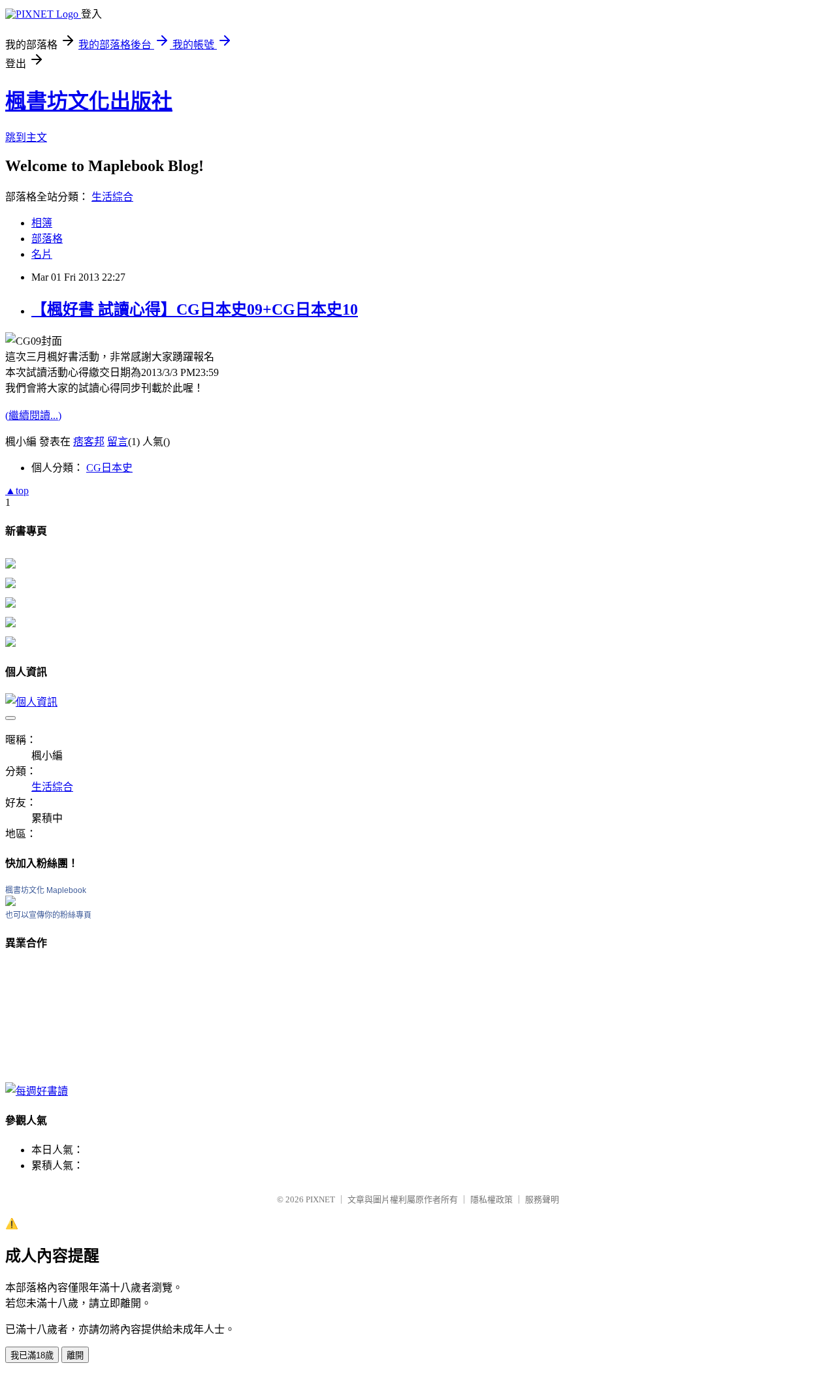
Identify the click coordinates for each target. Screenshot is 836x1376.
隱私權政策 (491, 1199)
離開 (75, 1355)
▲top (17, 490)
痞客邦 (88, 441)
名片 (41, 254)
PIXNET (320, 1199)
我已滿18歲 (32, 1355)
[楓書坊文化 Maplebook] (10, 902)
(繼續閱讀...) (33, 415)
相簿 (41, 222)
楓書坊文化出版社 (88, 101)
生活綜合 (112, 196)
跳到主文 (26, 137)
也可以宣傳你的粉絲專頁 (48, 915)
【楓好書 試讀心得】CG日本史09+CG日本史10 (194, 309)
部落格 (47, 238)
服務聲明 (542, 1199)
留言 (117, 441)
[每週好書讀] (36, 1091)
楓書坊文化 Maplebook (45, 890)
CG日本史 (109, 467)
